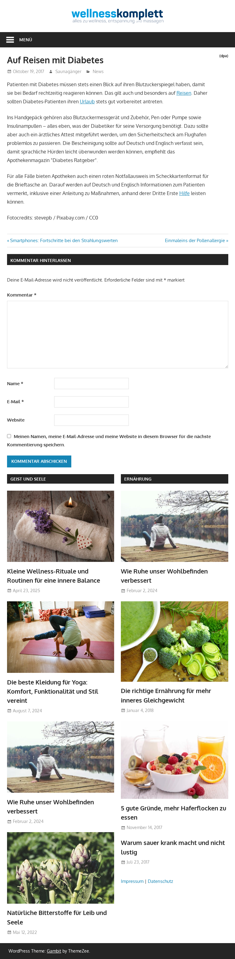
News (98, 71)
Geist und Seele (28, 478)
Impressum (132, 881)
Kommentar (21, 295)
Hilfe (184, 193)
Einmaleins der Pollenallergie (195, 240)
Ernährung (137, 478)
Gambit (54, 950)
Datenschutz (160, 881)
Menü (25, 39)
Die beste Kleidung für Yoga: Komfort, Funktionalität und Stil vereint (52, 691)
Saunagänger (68, 71)
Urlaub (87, 101)
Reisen (184, 93)
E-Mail (15, 401)
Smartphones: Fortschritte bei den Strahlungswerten (64, 240)
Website (15, 420)
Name (15, 383)
